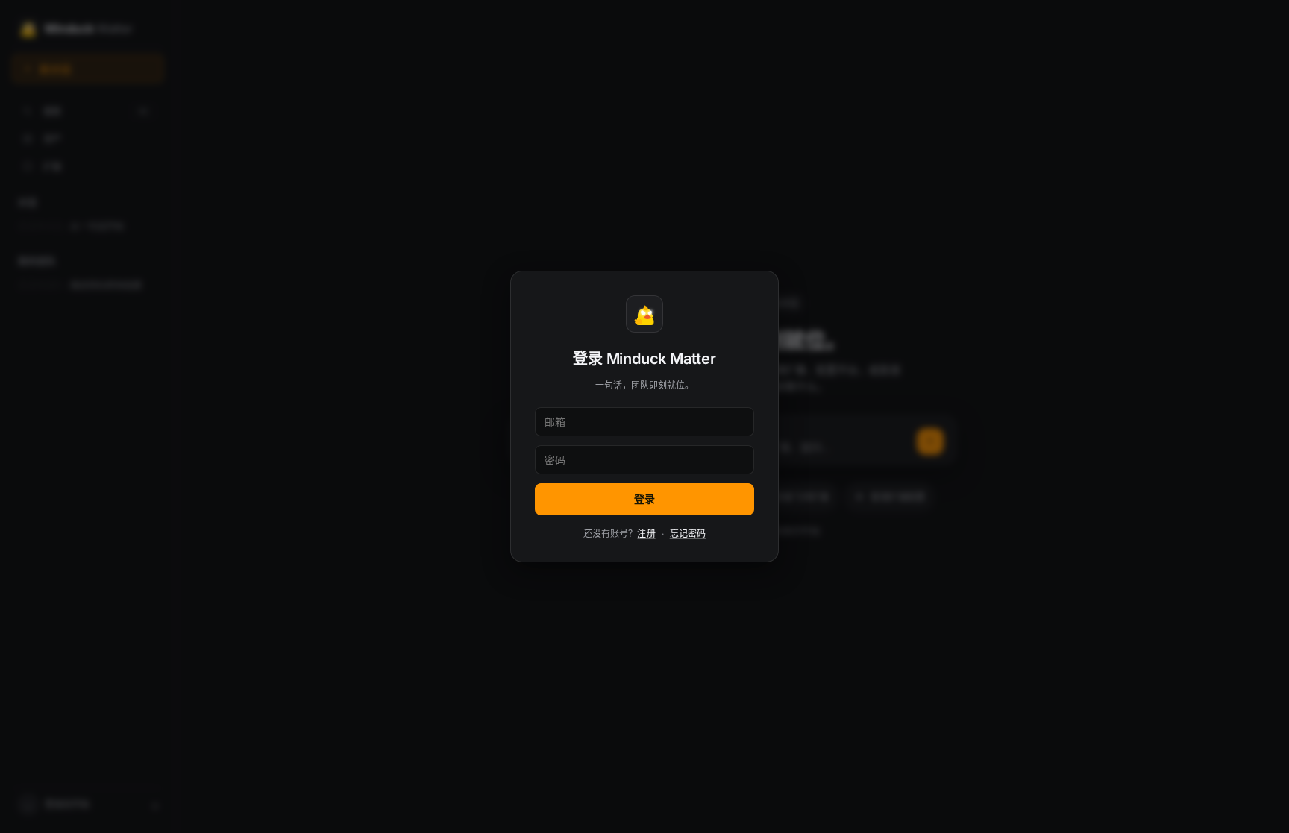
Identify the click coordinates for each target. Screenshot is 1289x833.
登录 (644, 498)
